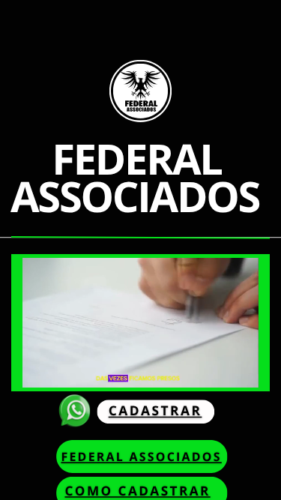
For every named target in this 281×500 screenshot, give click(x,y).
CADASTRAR (155, 411)
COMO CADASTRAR (137, 490)
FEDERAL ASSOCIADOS (141, 456)
